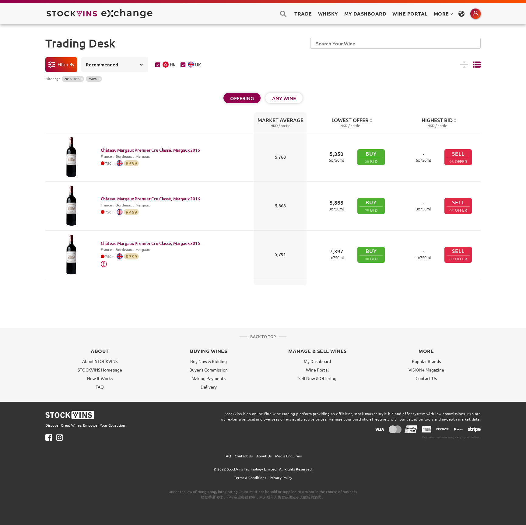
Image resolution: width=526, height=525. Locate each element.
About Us (264, 455)
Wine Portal (409, 13)
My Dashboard (317, 361)
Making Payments (208, 378)
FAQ (100, 386)
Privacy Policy (281, 477)
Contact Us (426, 378)
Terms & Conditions (250, 477)
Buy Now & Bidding (208, 361)
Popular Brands (426, 361)
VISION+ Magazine (426, 369)
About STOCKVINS (99, 361)
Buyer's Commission (208, 369)
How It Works (100, 378)
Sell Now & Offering (317, 378)
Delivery (209, 386)
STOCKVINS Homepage (100, 369)
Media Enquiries (288, 455)
